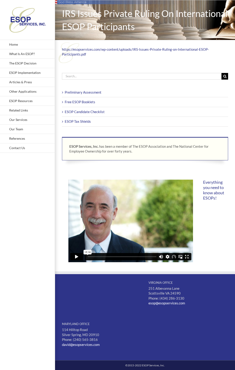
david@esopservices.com (81, 344)
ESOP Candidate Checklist (85, 112)
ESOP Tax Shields (78, 121)
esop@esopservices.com (166, 303)
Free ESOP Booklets (80, 102)
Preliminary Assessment (83, 92)
